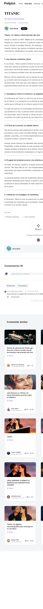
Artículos (28, 4)
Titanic (10, 356)
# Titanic (26, 385)
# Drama (9, 340)
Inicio (21, 4)
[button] (33, 331)
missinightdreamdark (15, 291)
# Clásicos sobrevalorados (15, 429)
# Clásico (16, 340)
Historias (37, 4)
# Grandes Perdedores (14, 385)
